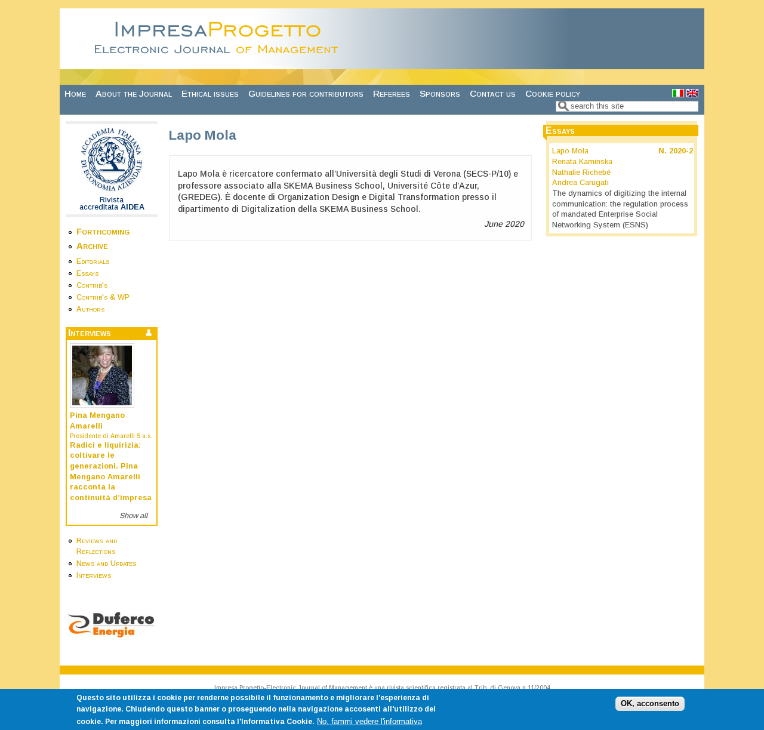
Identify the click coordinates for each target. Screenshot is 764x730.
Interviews (93, 575)
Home (75, 93)
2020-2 (681, 151)
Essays (87, 273)
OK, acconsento (650, 703)
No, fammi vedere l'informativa (369, 721)
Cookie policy (552, 93)
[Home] (219, 62)
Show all (133, 516)
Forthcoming (103, 231)
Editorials (92, 261)
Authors (90, 309)
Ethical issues (210, 93)
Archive (92, 246)
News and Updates (106, 563)
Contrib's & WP (103, 297)
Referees (391, 93)
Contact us (493, 93)
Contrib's (91, 285)
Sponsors (440, 93)
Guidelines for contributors (305, 93)
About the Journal (134, 93)
